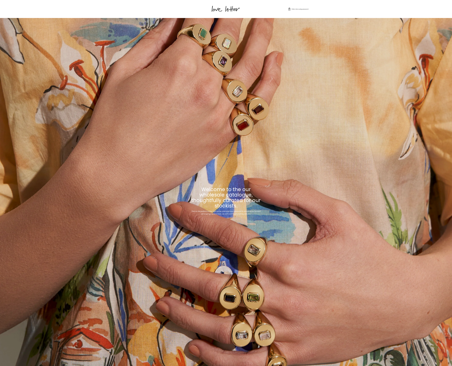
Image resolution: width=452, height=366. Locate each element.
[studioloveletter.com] (226, 9)
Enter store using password (300, 9)
